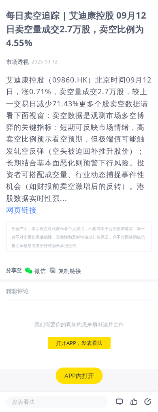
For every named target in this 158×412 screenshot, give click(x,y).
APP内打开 (79, 376)
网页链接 (21, 210)
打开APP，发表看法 (79, 343)
